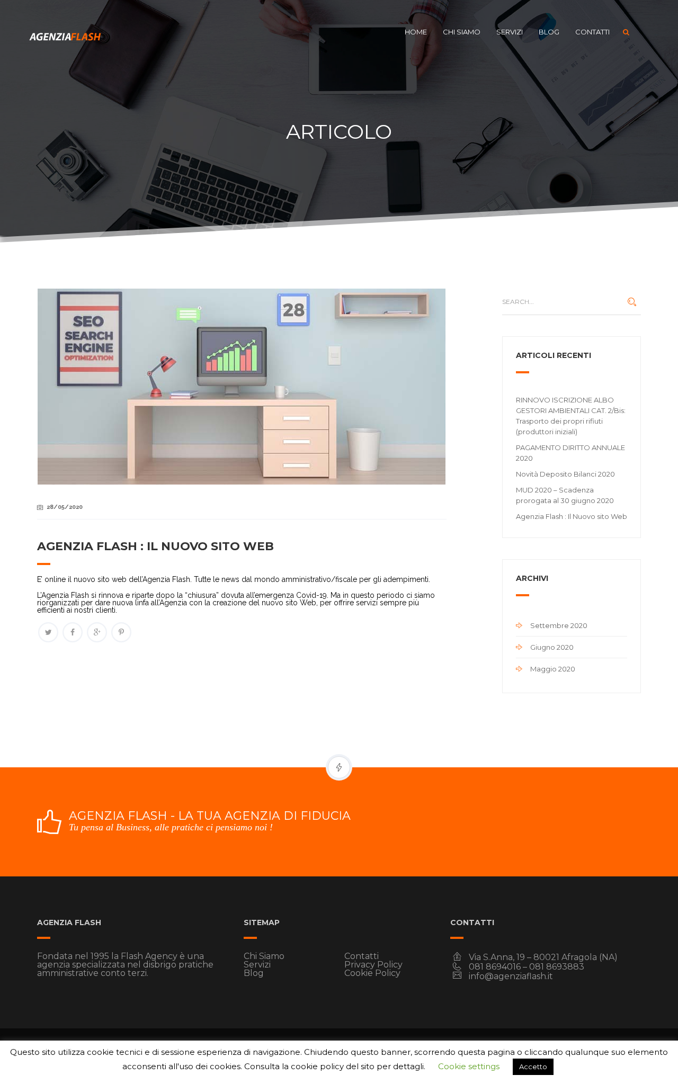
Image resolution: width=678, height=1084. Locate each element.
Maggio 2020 (552, 669)
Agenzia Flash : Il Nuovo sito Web (571, 516)
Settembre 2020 (558, 625)
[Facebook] (73, 632)
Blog (549, 32)
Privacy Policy (373, 965)
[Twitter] (48, 632)
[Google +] (97, 632)
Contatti (592, 32)
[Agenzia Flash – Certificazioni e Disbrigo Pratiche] (66, 32)
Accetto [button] (533, 1066)
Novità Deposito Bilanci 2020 (565, 474)
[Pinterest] (121, 632)
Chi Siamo (461, 32)
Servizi (509, 32)
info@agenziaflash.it (511, 976)
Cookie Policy (372, 973)
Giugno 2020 (552, 647)
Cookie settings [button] (468, 1066)
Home (416, 32)
